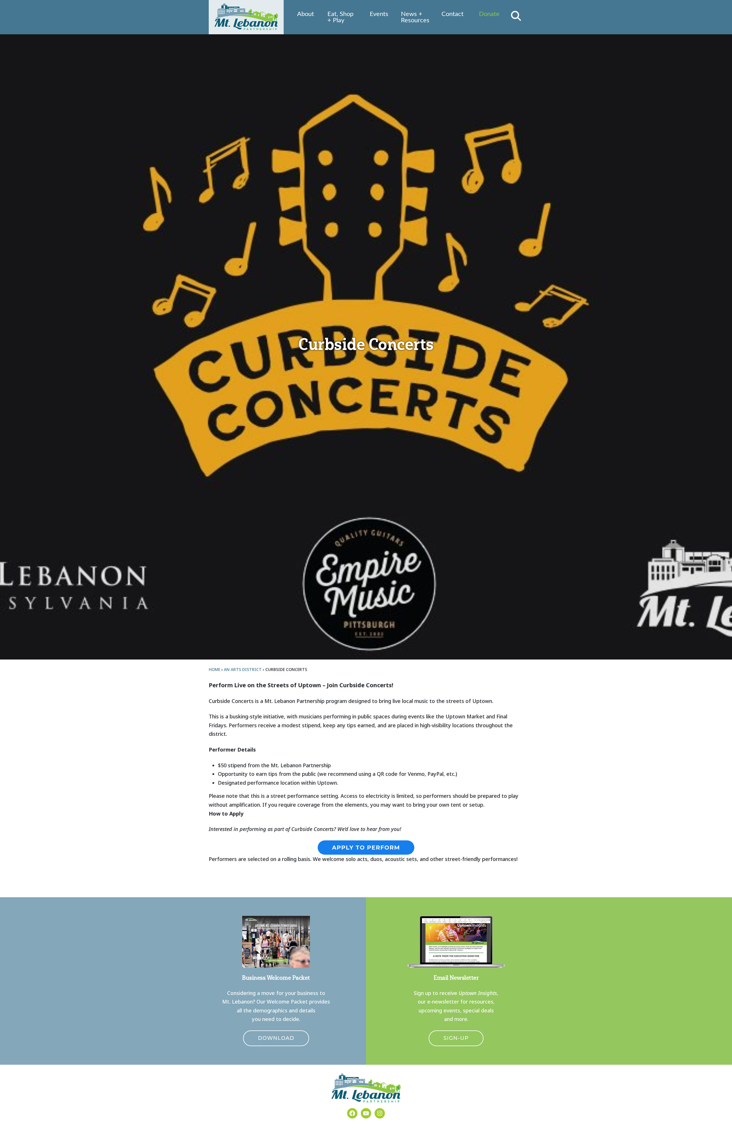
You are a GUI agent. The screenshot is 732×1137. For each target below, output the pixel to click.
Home (214, 669)
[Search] (516, 16)
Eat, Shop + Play (340, 17)
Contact (452, 14)
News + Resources (415, 17)
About (305, 14)
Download (276, 1038)
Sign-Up (456, 1038)
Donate (489, 14)
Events (379, 14)
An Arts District (243, 669)
